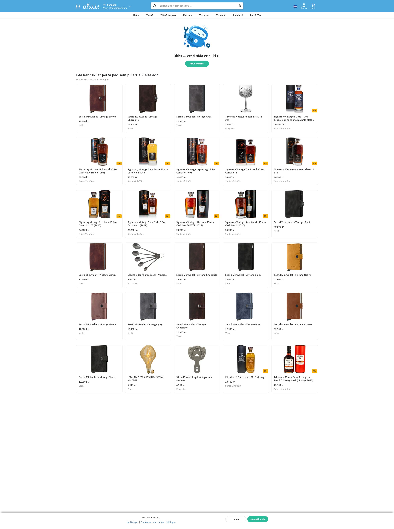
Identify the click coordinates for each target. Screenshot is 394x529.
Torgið (149, 15)
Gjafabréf (238, 15)
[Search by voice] (240, 5)
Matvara (187, 15)
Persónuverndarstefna (152, 522)
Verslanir (221, 15)
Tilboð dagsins (168, 15)
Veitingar (204, 15)
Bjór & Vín (255, 15)
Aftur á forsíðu (197, 63)
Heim (136, 15)
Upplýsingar (132, 522)
